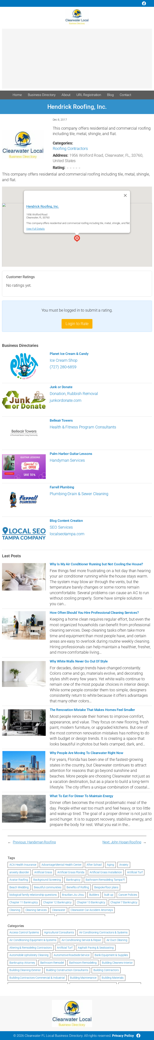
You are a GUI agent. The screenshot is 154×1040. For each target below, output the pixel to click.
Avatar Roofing (18, 879)
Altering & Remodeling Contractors (30, 947)
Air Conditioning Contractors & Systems (103, 932)
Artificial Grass (43, 872)
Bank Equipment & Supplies (111, 955)
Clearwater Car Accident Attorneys (92, 910)
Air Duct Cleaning (116, 940)
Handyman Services (67, 460)
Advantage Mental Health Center (61, 864)
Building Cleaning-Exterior (25, 970)
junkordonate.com (65, 400)
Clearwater (58, 910)
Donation (57, 393)
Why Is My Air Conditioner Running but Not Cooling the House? (96, 564)
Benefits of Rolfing (78, 887)
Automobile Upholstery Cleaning (29, 955)
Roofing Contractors (70, 148)
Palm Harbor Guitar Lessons (71, 454)
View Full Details (35, 228)
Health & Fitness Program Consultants (83, 427)
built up (108, 894)
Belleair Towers (61, 420)
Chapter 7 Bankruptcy (123, 902)
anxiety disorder (19, 872)
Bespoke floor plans (106, 887)
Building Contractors (106, 970)
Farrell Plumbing (62, 487)
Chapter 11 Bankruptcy (23, 902)
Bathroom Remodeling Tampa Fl (105, 879)
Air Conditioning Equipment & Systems (32, 940)
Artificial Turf (135, 872)
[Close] (125, 195)
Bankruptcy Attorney (22, 962)
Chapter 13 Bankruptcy (91, 902)
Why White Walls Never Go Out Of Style (78, 661)
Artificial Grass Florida (70, 872)
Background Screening (47, 879)
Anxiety (123, 864)
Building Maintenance (83, 977)
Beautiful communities (47, 887)
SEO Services (61, 527)
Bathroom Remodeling (83, 962)
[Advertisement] (77, 60)
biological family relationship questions (33, 894)
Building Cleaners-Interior (117, 962)
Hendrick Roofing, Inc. (42, 206)
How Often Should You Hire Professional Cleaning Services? (94, 613)
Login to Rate (77, 323)
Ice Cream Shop (63, 360)
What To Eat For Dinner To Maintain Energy (81, 796)
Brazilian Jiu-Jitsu (73, 894)
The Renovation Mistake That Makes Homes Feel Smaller (92, 710)
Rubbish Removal (82, 393)
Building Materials (113, 977)
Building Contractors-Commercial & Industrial (37, 977)
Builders (94, 894)
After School (94, 864)
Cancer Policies (128, 894)
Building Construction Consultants (67, 970)
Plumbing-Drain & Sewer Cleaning (79, 494)
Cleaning (14, 910)
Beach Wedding (19, 887)
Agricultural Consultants (59, 932)
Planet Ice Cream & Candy (69, 354)
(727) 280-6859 (63, 367)
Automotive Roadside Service (71, 955)
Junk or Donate (61, 387)
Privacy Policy (123, 1036)
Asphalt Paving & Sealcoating (96, 947)
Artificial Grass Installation (106, 872)
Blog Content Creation (66, 521)
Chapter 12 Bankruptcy (57, 902)
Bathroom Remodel (52, 962)
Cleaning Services (36, 910)
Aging (110, 864)
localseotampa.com (67, 534)
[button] (77, 239)
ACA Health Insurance (22, 864)
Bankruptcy (73, 879)
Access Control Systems (24, 932)
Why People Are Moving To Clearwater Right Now (86, 753)
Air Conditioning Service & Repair (81, 940)
